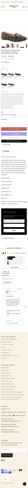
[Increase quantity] (11, 122)
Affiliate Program (6, 342)
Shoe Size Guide (6, 373)
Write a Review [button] (14, 267)
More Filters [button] (8, 282)
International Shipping (8, 386)
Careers (3, 347)
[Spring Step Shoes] (14, 7)
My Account (5, 370)
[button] (15, 323)
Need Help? (5, 367)
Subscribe (7, 455)
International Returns (8, 389)
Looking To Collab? (7, 344)
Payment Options (7, 350)
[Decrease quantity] (3, 122)
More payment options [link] (14, 137)
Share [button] (9, 320)
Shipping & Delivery (7, 384)
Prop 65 (3, 358)
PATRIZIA (6, 62)
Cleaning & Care (6, 376)
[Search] (4, 6)
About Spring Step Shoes (9, 339)
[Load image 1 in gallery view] (14, 29)
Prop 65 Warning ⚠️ (7, 238)
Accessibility (5, 353)
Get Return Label (6, 381)
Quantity (4, 119)
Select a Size (4, 91)
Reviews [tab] (5, 271)
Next (24, 306)
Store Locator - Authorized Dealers (12, 395)
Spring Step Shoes (9, 483)
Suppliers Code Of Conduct (10, 355)
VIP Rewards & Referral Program (11, 392)
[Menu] (1, 6)
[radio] (4, 74)
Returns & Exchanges (8, 378)
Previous (3, 306)
